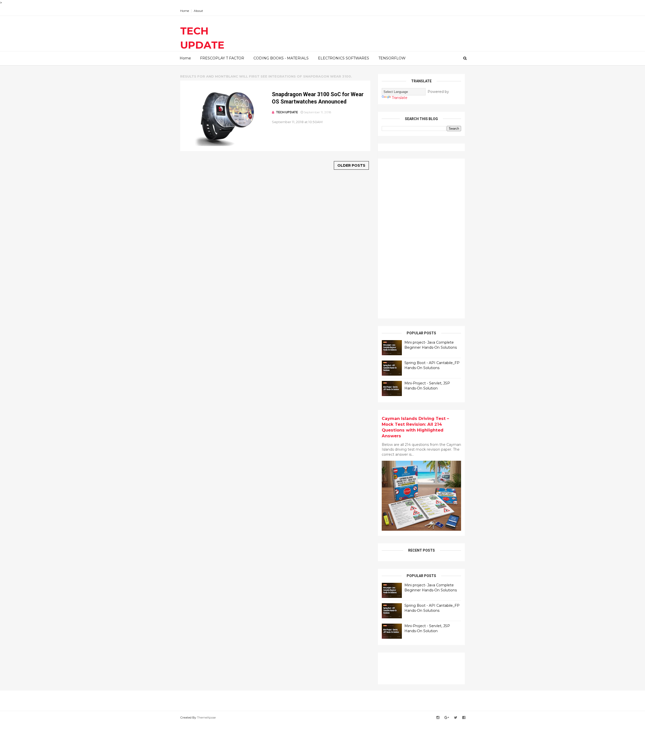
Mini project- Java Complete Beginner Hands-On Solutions (430, 345)
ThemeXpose (206, 717)
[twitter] (455, 718)
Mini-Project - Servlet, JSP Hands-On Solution (427, 385)
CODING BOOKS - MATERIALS (281, 58)
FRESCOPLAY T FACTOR (222, 58)
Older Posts (351, 165)
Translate (399, 97)
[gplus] (446, 718)
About (198, 11)
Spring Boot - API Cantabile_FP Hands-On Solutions (432, 365)
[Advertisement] (419, 237)
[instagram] (437, 718)
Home (184, 11)
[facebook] (463, 718)
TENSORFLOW (392, 58)
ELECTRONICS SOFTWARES (343, 58)
